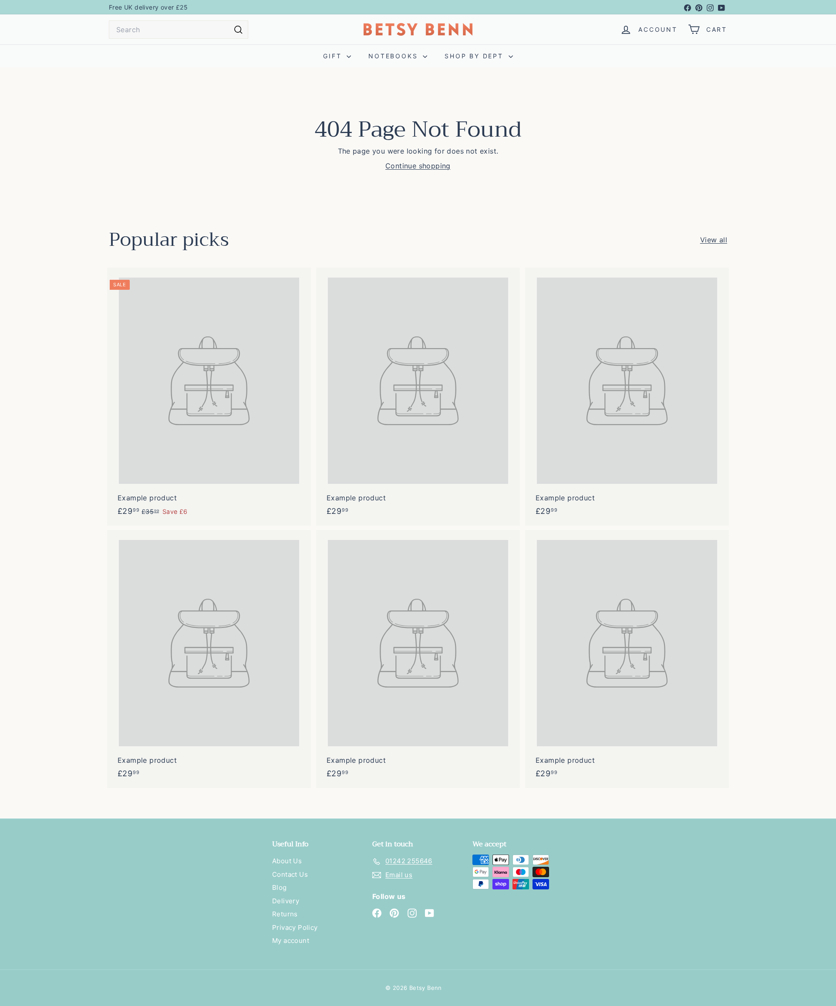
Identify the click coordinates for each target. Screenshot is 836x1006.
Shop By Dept (475, 56)
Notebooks (394, 56)
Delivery (285, 901)
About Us (287, 861)
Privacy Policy (295, 927)
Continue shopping (418, 165)
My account (290, 940)
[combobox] (178, 29)
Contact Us (290, 874)
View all (713, 239)
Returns (285, 914)
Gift (333, 56)
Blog (279, 887)
